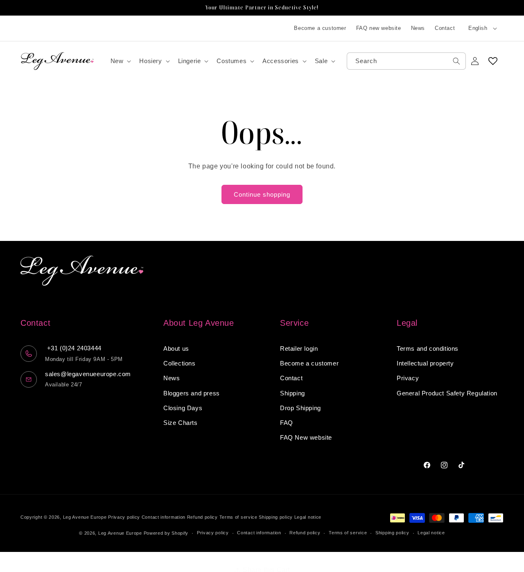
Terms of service (238, 517)
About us (176, 348)
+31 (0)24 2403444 (73, 348)
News (418, 28)
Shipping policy (276, 517)
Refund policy (202, 517)
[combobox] (406, 61)
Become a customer (320, 28)
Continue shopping (262, 194)
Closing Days (182, 407)
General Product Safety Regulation (447, 393)
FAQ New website (306, 437)
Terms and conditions (427, 348)
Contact (445, 28)
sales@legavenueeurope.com (88, 373)
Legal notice (307, 517)
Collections (179, 363)
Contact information (163, 517)
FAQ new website (378, 28)
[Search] (456, 61)
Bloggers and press (191, 393)
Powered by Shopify (166, 533)
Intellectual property (425, 363)
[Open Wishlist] (493, 61)
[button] (120, 61)
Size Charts (180, 423)
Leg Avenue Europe (85, 517)
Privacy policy (124, 517)
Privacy (408, 378)
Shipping (292, 393)
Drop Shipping (300, 407)
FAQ (286, 423)
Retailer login (299, 348)
